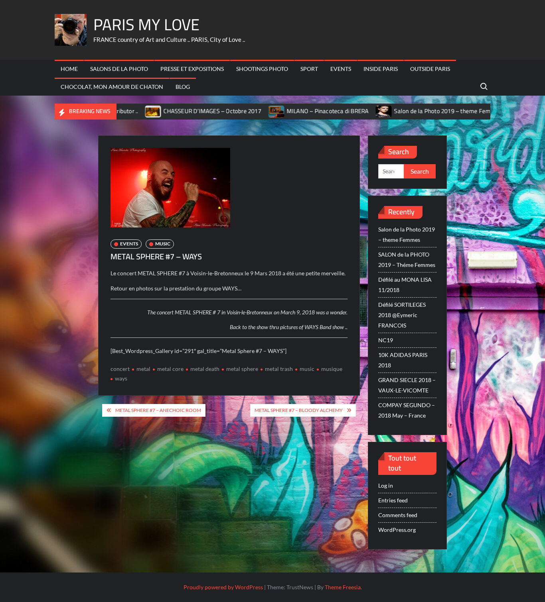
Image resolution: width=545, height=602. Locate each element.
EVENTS (340, 68)
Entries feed (393, 500)
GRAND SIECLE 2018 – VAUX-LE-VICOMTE (407, 385)
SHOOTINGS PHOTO (262, 68)
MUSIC (162, 244)
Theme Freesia (343, 587)
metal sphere (242, 368)
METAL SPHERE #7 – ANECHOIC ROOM (158, 410)
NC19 (385, 340)
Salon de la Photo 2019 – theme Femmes (419, 111)
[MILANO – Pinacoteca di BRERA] (248, 111)
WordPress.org (397, 529)
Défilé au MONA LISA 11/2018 (405, 284)
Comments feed (397, 515)
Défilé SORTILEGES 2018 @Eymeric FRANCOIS (402, 315)
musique (331, 368)
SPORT (309, 68)
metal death (204, 368)
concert (120, 368)
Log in (385, 485)
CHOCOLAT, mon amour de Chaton (112, 86)
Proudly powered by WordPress (223, 587)
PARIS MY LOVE (146, 24)
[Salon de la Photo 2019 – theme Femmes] (355, 111)
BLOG (183, 86)
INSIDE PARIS (380, 68)
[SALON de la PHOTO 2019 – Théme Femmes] (489, 111)
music (307, 368)
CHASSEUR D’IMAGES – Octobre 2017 (183, 111)
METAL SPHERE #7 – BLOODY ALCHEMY (299, 410)
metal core (170, 368)
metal (143, 368)
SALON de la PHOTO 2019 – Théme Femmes (406, 259)
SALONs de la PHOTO (119, 68)
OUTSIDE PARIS (430, 68)
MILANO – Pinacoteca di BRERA (299, 111)
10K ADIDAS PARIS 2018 (402, 360)
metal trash (279, 368)
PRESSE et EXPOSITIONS (192, 68)
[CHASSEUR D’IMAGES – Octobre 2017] (125, 111)
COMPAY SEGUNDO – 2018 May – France (406, 410)
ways (121, 378)
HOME (69, 68)
